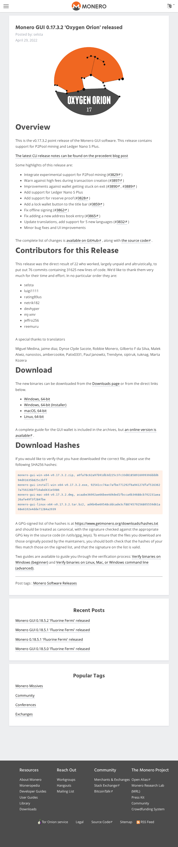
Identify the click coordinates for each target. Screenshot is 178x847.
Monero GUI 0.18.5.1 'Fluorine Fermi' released (52, 629)
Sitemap (126, 822)
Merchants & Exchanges (112, 779)
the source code (135, 240)
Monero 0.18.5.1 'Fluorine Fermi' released (49, 639)
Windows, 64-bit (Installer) (45, 404)
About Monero (30, 779)
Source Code (100, 822)
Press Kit (138, 797)
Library (25, 803)
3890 (113, 186)
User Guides (29, 797)
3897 (115, 180)
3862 (60, 210)
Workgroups (66, 779)
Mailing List (65, 791)
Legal (80, 822)
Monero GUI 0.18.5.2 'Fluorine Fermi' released (52, 620)
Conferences (25, 704)
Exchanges (24, 714)
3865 (92, 215)
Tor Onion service (55, 822)
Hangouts (64, 785)
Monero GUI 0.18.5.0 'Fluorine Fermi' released (52, 648)
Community (25, 695)
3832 (121, 221)
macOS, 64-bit (35, 410)
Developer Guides (33, 791)
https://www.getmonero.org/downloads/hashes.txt (116, 523)
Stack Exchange (105, 785)
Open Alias (140, 779)
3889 (128, 186)
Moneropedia (30, 785)
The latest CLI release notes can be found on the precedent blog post (71, 155)
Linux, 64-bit (34, 416)
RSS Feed (147, 822)
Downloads (28, 809)
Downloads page (106, 383)
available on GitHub (82, 240)
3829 (114, 174)
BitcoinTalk (102, 791)
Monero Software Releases (55, 583)
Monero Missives (29, 685)
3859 (96, 204)
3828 (82, 198)
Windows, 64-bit (37, 399)
